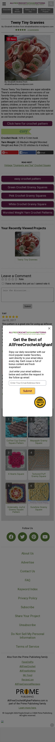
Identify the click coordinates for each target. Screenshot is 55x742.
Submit (27, 391)
